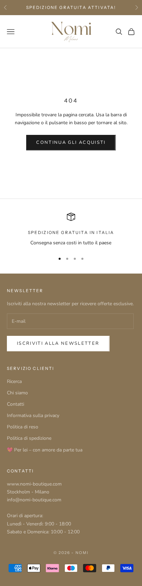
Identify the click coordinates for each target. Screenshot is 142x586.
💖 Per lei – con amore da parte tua (44, 450)
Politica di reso (22, 427)
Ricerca (14, 381)
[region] (71, 230)
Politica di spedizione (29, 438)
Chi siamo (17, 393)
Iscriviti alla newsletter (58, 343)
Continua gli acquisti (70, 142)
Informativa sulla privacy (33, 415)
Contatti (15, 404)
